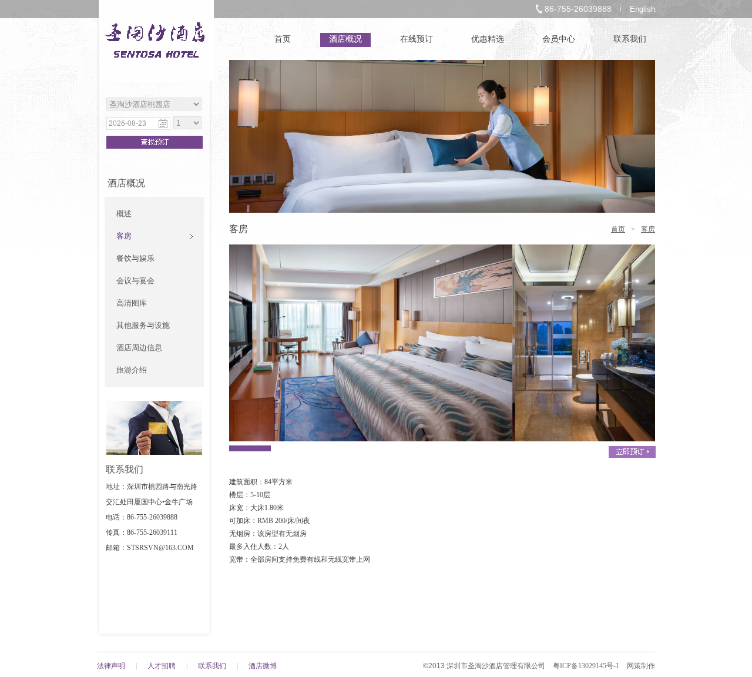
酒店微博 (263, 666)
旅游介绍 (131, 370)
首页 (282, 39)
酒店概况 (345, 39)
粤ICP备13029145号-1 (586, 666)
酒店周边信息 (139, 347)
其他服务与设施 (143, 325)
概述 (124, 213)
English (642, 9)
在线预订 (416, 39)
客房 (124, 236)
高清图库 (131, 303)
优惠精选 (487, 39)
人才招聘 (161, 666)
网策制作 (641, 666)
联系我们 (629, 39)
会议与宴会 (135, 280)
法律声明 (111, 666)
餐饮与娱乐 (135, 258)
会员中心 (558, 39)
